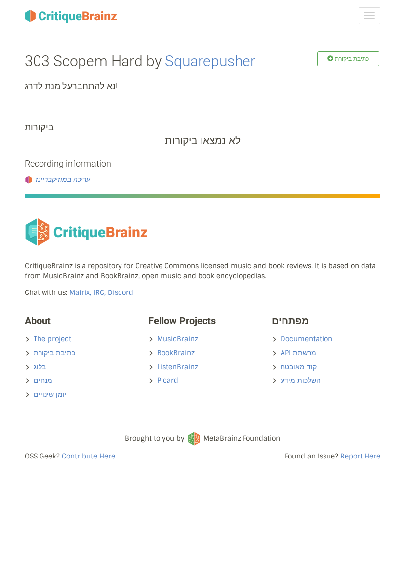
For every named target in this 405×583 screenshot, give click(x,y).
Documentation (306, 338)
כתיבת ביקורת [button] (351, 59)
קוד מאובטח (299, 366)
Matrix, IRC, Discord (101, 292)
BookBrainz (176, 352)
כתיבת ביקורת (54, 352)
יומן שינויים (50, 394)
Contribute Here (88, 456)
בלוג (40, 366)
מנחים (43, 380)
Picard (167, 380)
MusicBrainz (177, 338)
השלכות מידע (301, 380)
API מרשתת (298, 352)
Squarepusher (210, 61)
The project (52, 338)
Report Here (360, 456)
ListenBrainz (177, 366)
